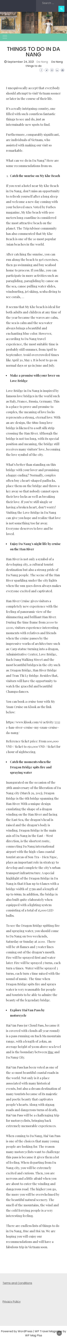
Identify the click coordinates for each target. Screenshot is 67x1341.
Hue (51, 1052)
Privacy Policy (12, 1302)
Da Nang (42, 62)
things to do (34, 66)
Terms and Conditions (17, 1283)
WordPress (25, 1331)
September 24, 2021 (20, 62)
